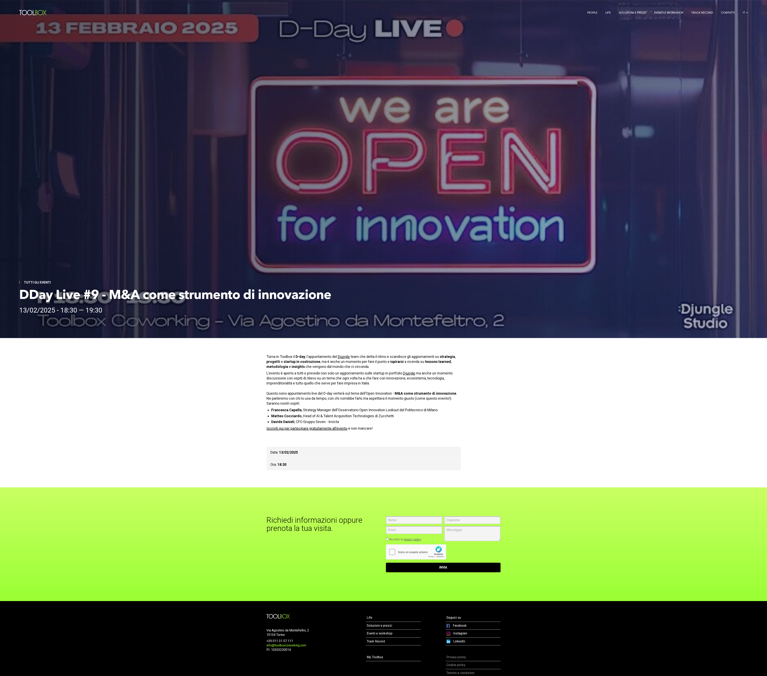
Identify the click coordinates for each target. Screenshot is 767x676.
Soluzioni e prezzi (632, 13)
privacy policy (412, 539)
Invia (443, 567)
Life (608, 13)
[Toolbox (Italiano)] (278, 616)
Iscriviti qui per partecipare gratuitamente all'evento (306, 428)
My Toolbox (375, 657)
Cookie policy (455, 665)
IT (744, 12)
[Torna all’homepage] (33, 12)
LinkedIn (458, 641)
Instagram (459, 633)
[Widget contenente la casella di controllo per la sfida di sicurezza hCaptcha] (416, 552)
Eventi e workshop (668, 13)
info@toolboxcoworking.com (286, 645)
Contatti (728, 13)
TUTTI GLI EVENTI (37, 282)
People (592, 13)
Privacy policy (456, 657)
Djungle (344, 356)
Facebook (459, 625)
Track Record (702, 13)
